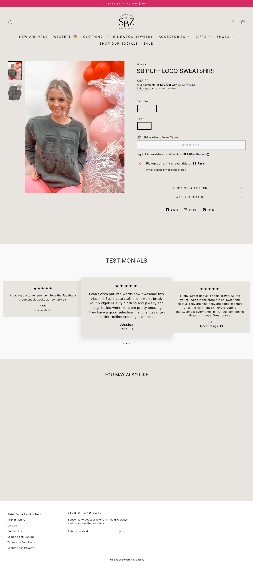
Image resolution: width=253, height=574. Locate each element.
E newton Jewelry (133, 36)
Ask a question (191, 197)
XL (191, 126)
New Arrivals (33, 36)
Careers (12, 525)
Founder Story (16, 519)
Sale (148, 43)
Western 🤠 (65, 36)
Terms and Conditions (21, 542)
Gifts (202, 36)
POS (111, 559)
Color (143, 101)
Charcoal (147, 108)
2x (202, 126)
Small (144, 126)
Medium (161, 126)
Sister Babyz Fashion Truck (24, 514)
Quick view (35, 466)
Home (140, 64)
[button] (191, 85)
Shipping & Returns (191, 188)
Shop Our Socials (119, 43)
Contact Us (14, 531)
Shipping (142, 88)
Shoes (224, 36)
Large (178, 126)
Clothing (94, 36)
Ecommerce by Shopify (131, 559)
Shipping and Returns (20, 536)
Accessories (173, 36)
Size (141, 119)
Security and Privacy (20, 547)
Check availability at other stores (166, 169)
